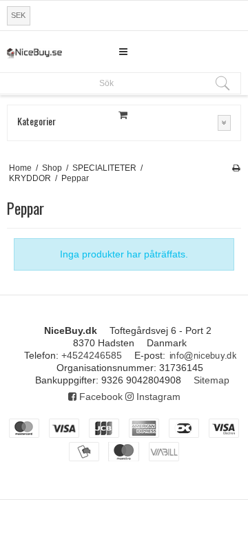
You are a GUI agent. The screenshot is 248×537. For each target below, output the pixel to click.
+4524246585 (91, 355)
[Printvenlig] (236, 168)
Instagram (157, 396)
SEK (18, 15)
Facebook (99, 396)
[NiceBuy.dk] (34, 53)
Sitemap (211, 380)
